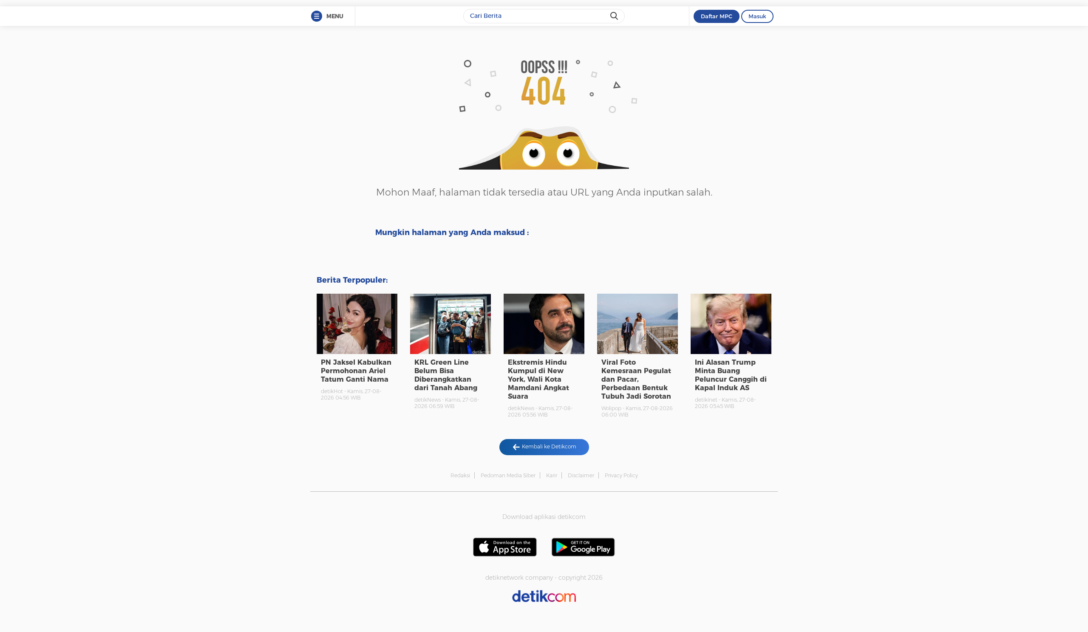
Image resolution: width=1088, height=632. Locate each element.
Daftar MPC (716, 16)
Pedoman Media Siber (508, 475)
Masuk (757, 16)
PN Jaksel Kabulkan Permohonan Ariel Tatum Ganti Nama (356, 370)
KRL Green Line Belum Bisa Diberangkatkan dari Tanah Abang (445, 375)
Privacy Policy (621, 475)
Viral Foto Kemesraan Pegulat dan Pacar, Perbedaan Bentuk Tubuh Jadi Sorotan (636, 379)
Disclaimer (581, 475)
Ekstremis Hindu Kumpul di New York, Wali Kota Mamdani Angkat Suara (538, 379)
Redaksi (460, 475)
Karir (551, 475)
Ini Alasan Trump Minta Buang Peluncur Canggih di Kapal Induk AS (731, 375)
